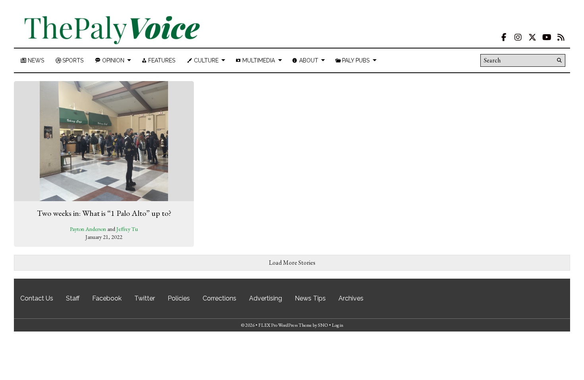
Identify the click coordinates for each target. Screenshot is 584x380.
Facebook (107, 298)
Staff (72, 298)
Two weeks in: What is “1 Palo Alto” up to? (104, 213)
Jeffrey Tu (127, 229)
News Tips (310, 298)
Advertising (265, 298)
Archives (351, 298)
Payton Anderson (88, 229)
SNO (323, 325)
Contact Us (36, 298)
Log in (337, 325)
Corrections (219, 298)
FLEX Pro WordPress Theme (285, 325)
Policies (179, 298)
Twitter (144, 298)
